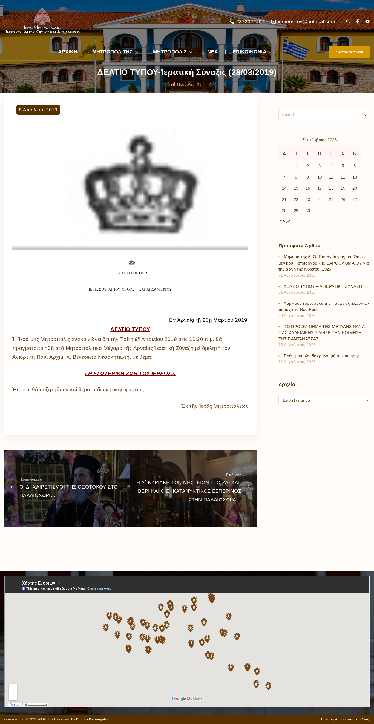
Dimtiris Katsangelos (92, 719)
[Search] (364, 114)
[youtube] (367, 22)
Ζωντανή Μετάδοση (349, 51)
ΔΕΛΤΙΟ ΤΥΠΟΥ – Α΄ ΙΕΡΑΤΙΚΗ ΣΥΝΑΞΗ (323, 286)
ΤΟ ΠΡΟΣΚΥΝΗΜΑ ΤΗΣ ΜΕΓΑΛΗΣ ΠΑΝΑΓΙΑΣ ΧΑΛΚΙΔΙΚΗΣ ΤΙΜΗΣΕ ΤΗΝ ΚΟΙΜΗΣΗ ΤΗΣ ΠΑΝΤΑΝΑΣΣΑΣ (322, 332)
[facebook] (357, 22)
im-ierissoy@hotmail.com (306, 21)
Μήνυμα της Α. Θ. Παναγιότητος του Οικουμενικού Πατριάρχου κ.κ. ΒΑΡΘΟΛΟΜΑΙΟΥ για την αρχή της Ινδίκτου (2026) (323, 263)
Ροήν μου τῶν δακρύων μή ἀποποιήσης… (324, 356)
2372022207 (250, 21)
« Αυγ (285, 221)
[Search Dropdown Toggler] (348, 22)
